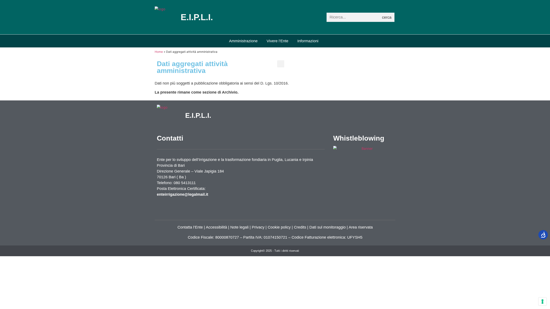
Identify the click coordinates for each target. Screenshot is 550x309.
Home (159, 51)
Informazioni (307, 41)
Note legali (239, 227)
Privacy (257, 227)
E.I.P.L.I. (198, 115)
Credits (300, 227)
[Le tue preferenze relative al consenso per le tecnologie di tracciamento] (542, 301)
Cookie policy (279, 227)
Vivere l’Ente (277, 41)
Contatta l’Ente (190, 227)
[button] (280, 63)
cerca (386, 17)
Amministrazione (243, 41)
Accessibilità (216, 227)
